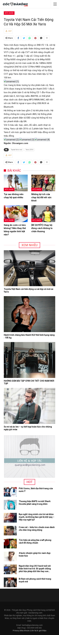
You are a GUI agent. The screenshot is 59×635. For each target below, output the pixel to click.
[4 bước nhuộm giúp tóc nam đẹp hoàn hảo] (10, 556)
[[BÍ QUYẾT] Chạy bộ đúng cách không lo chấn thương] (43, 213)
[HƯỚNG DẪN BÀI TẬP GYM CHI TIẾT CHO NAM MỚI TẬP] (29, 360)
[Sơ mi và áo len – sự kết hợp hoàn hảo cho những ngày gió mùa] (29, 406)
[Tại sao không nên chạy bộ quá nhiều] (16, 183)
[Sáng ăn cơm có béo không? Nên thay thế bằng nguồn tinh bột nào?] (16, 213)
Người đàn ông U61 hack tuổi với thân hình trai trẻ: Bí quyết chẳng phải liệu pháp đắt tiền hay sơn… (35, 569)
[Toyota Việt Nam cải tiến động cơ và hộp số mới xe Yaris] (29, 268)
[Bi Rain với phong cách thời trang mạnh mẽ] (10, 582)
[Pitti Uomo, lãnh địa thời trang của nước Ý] (10, 492)
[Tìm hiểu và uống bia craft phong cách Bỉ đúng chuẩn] (10, 543)
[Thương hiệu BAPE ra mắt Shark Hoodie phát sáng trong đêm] (10, 505)
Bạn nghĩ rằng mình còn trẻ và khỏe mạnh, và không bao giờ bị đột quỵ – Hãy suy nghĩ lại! (36, 517)
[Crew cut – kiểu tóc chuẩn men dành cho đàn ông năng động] (10, 531)
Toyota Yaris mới (16, 149)
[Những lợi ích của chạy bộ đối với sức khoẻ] (43, 183)
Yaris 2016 (29, 149)
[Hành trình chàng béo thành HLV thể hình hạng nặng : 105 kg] (29, 314)
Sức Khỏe (9, 13)
